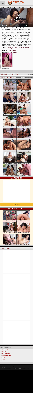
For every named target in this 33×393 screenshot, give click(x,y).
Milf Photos (5, 351)
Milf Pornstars (6, 353)
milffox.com (14, 366)
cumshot (27, 47)
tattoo (3, 48)
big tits (12, 48)
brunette (8, 48)
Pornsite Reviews (6, 355)
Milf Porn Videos (6, 350)
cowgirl (16, 47)
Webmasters (5, 361)
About (3, 359)
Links (3, 357)
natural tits (21, 47)
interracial (10, 47)
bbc (6, 47)
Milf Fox (16, 2)
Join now (16, 204)
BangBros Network (9, 7)
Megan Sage (12, 50)
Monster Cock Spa (20, 28)
